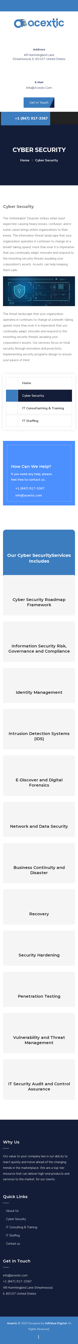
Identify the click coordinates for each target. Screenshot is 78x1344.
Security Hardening (39, 955)
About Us (12, 1211)
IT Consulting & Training (21, 1227)
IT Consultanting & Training (43, 408)
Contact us (13, 1244)
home (24, 160)
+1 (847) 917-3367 (31, 118)
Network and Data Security (39, 826)
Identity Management (39, 692)
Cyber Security (33, 395)
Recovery (39, 914)
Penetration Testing (39, 996)
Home (26, 383)
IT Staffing (30, 421)
